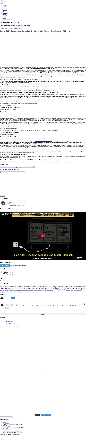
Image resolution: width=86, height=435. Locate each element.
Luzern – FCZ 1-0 (6, 425)
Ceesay (28, 286)
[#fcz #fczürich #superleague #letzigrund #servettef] (43, 369)
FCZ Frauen (79, 286)
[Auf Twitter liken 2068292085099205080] (10, 309)
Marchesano (58, 288)
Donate (6, 265)
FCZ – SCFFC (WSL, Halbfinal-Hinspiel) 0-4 (12, 428)
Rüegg (41, 290)
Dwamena (54, 286)
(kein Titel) (5, 422)
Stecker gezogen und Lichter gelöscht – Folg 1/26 (12, 432)
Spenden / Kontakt (6, 19)
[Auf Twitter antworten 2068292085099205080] (5, 309)
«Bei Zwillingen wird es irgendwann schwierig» (15, 25)
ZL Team (4, 18)
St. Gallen (78, 290)
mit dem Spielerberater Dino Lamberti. (43, 141)
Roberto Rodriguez (27, 290)
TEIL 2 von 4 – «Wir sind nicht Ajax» (10, 169)
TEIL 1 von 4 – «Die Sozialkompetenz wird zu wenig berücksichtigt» (17, 167)
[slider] (13, 265)
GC (17, 288)
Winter (18, 291)
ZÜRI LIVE (7, 304)
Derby (41, 286)
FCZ (72, 286)
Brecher (17, 286)
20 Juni (17, 304)
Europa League (66, 286)
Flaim (4, 275)
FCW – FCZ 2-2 (12, 272)
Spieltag (4, 6)
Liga (3, 11)
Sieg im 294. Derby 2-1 (11, 274)
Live (35, 288)
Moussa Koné (81, 288)
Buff (23, 286)
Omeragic (7, 290)
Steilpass (4, 14)
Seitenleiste (3, 195)
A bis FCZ (5, 15)
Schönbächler (59, 290)
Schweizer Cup (49, 290)
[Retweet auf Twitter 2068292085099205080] (8, 309)
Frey (13, 288)
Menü (2, 3)
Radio (18, 290)
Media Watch (5, 13)
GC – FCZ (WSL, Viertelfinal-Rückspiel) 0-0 (12, 431)
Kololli (22, 288)
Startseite (4, 5)
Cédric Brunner (34, 286)
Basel (2, 286)
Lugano (41, 288)
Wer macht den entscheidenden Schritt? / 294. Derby (13, 427)
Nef (2, 290)
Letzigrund (28, 288)
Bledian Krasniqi (9, 286)
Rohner (36, 290)
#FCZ (6, 305)
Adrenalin (4, 16)
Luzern (48, 288)
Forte (9, 288)
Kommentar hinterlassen (18, 28)
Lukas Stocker (10, 28)
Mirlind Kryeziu (71, 288)
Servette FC (68, 290)
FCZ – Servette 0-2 (6, 423)
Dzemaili (59, 286)
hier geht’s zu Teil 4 (4, 164)
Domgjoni (48, 286)
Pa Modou (12, 290)
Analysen (4, 7)
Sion (73, 290)
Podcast (4, 8)
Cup (3, 12)
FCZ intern (5, 10)
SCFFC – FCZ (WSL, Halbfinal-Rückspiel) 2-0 (12, 424)
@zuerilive (12, 304)
